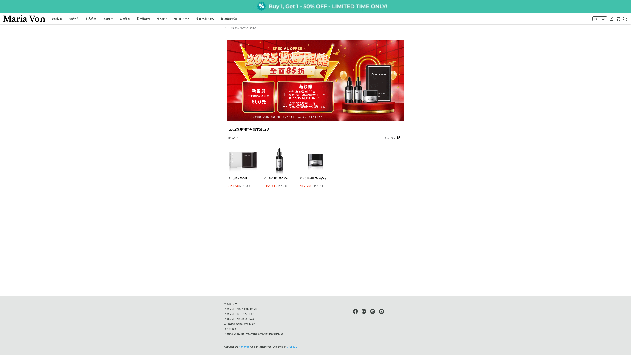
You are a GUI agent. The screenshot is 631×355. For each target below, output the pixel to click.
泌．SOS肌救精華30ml (276, 178)
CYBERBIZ (292, 346)
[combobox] (233, 138)
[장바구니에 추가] (248, 159)
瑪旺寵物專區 (181, 18)
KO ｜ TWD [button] (600, 18)
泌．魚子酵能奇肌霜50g (313, 178)
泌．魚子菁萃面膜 (237, 178)
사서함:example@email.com (239, 323)
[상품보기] (238, 159)
